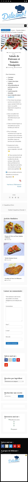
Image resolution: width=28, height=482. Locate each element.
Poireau (13, 52)
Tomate (13, 54)
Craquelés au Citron (9, 205)
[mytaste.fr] (14, 429)
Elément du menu (6, 1)
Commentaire (9, 306)
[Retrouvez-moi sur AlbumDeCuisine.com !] (14, 422)
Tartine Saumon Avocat (11, 258)
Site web (8, 337)
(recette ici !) (11, 97)
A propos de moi (6, 454)
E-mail (8, 330)
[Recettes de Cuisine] (14, 420)
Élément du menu (1, 1)
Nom (7, 324)
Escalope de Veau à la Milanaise (13, 278)
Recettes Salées (18, 52)
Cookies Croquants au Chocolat (16, 210)
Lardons (9, 52)
